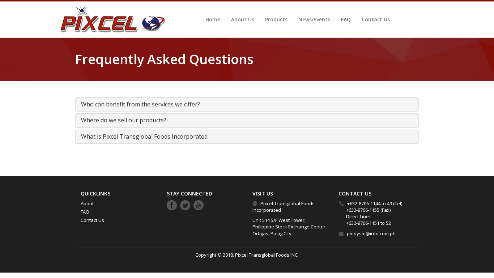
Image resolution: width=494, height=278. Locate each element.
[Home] (111, 19)
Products (276, 19)
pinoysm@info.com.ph (371, 233)
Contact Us (376, 19)
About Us (242, 19)
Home (212, 19)
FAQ (346, 19)
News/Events (314, 19)
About (87, 203)
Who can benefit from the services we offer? (140, 104)
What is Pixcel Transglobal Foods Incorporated (144, 136)
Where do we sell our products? (123, 120)
